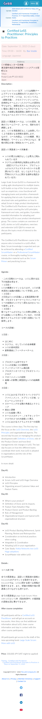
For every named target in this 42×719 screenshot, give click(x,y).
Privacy (13, 679)
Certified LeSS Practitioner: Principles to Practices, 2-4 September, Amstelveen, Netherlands (25, 22)
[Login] (26, 3)
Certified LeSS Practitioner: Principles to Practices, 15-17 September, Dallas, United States (26, 16)
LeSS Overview (22, 429)
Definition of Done (25, 438)
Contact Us (22, 681)
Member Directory (25, 679)
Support (37, 679)
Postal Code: (6, 76)
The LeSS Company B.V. (29, 672)
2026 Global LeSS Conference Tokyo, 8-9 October (25, 10)
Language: (7, 55)
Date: (4, 46)
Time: (4, 51)
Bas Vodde (32, 51)
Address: (21, 61)
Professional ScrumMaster (28, 252)
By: (24, 51)
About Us (5, 679)
